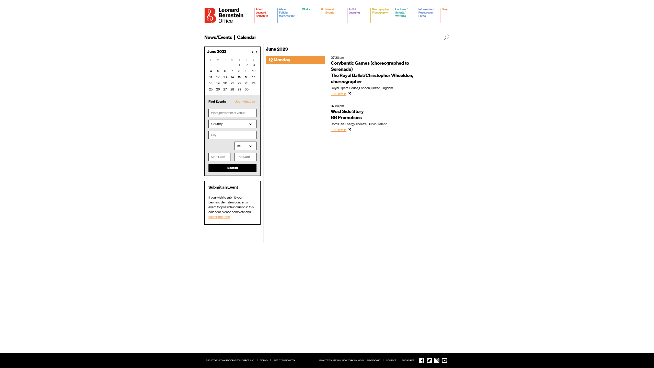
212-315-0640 (373, 360)
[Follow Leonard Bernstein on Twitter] (429, 360)
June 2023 (217, 51)
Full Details (338, 94)
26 (218, 89)
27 (225, 89)
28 (232, 89)
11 (210, 77)
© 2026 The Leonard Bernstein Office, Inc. (230, 360)
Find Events (217, 101)
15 (239, 77)
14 (232, 77)
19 (218, 83)
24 (253, 83)
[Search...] (446, 37)
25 (211, 89)
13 (225, 77)
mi (238, 146)
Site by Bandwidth (284, 360)
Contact (391, 360)
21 (232, 83)
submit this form (219, 217)
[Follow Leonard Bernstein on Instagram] (436, 360)
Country (217, 124)
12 (217, 77)
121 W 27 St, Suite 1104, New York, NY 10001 (341, 360)
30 (247, 89)
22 (239, 83)
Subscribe (408, 360)
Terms (264, 360)
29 (239, 89)
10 (253, 71)
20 (225, 83)
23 (246, 83)
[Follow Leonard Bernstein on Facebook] (421, 360)
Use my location (245, 101)
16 (246, 77)
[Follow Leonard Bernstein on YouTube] (444, 360)
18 (211, 83)
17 (253, 77)
